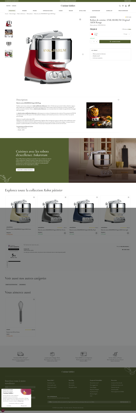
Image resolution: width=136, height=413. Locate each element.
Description (21, 99)
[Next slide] (9, 57)
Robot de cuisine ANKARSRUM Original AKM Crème (18, 229)
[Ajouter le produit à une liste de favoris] (80, 19)
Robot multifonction (21, 13)
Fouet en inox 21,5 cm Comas (12, 332)
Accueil (6, 13)
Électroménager (12, 13)
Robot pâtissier (30, 13)
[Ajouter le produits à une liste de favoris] (34, 197)
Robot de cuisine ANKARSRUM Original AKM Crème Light (114, 230)
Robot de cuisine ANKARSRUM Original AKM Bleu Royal (82, 230)
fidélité (129, 29)
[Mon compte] (126, 6)
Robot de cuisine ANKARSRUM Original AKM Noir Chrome (51, 230)
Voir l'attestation (13, 249)
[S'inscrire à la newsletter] (34, 387)
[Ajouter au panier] (65, 233)
